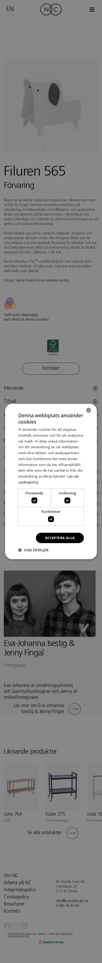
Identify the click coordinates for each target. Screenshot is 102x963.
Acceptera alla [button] (60, 538)
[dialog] (51, 481)
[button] (33, 550)
